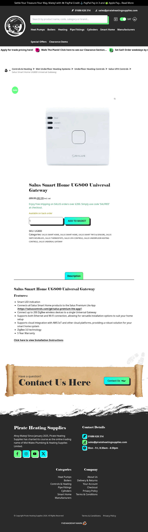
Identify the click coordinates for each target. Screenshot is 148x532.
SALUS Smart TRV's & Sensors (92, 234)
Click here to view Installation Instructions (38, 340)
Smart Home (64, 494)
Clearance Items (58, 41)
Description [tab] (74, 276)
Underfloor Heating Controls (89, 68)
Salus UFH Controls (118, 68)
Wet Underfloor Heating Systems (53, 68)
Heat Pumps (64, 477)
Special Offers (39, 41)
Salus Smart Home (50, 234)
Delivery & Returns (87, 480)
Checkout (92, 487)
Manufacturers (63, 497)
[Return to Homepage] (15, 26)
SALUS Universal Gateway (50, 241)
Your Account (90, 483)
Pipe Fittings (64, 487)
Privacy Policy (90, 490)
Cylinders (66, 490)
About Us (92, 477)
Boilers (67, 480)
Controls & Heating (22, 68)
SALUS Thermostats (54, 238)
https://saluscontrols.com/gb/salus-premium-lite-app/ (49, 308)
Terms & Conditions (87, 494)
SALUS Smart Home (68, 234)
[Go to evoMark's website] (74, 523)
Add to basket (77, 220)
